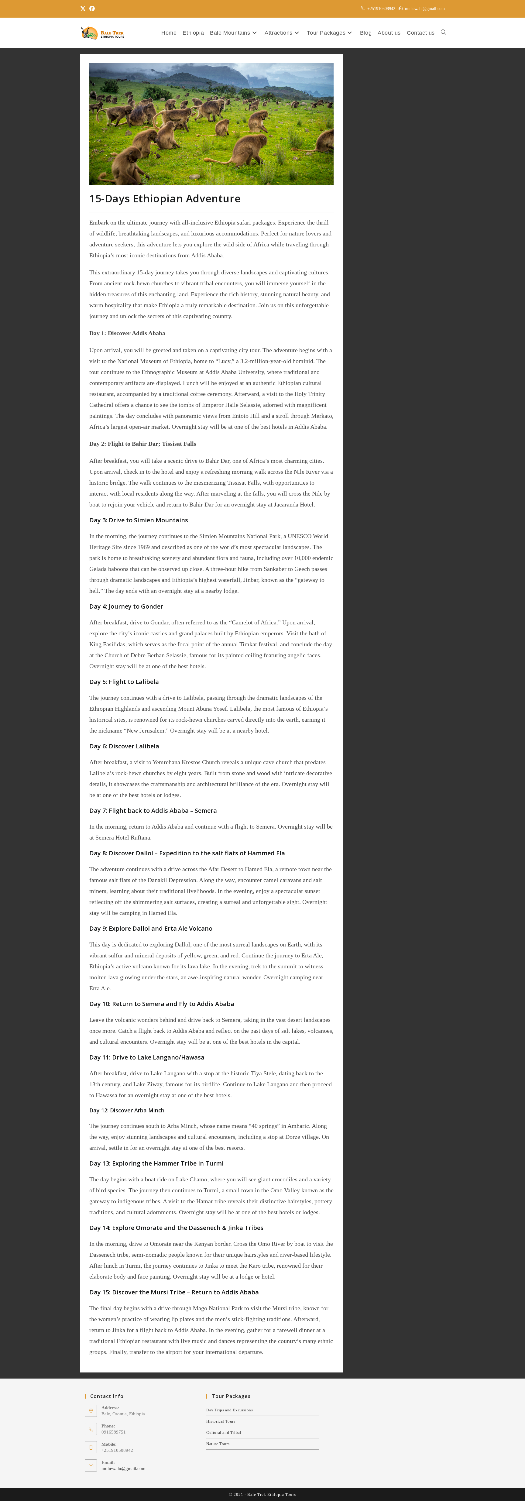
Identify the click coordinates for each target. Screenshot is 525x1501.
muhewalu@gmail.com (123, 1468)
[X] (84, 9)
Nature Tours (217, 1443)
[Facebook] (92, 9)
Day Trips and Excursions (229, 1410)
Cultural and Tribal (223, 1432)
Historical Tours (220, 1421)
